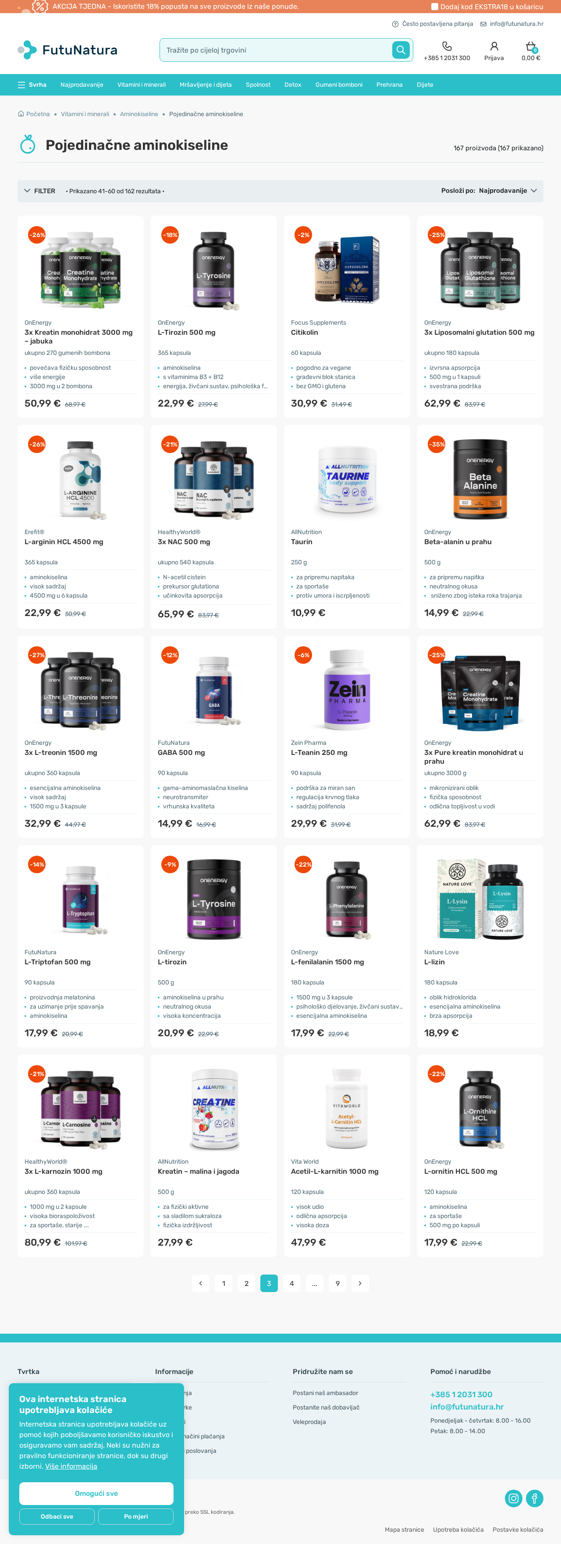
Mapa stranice (404, 1529)
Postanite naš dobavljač (326, 1407)
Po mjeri (136, 1516)
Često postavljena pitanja (437, 24)
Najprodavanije (81, 85)
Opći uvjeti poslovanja (186, 1451)
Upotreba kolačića (458, 1529)
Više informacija (71, 1466)
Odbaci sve (57, 1516)
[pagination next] (360, 1283)
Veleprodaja (309, 1422)
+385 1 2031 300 (461, 1394)
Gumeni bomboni (339, 85)
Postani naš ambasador (325, 1393)
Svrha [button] (37, 85)
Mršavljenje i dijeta (206, 85)
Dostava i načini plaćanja (190, 1436)
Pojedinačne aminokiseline (206, 114)
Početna (38, 114)
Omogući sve (96, 1493)
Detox (293, 85)
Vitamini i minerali (141, 85)
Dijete (425, 85)
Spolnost (258, 85)
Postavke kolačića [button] (518, 1529)
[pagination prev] (200, 1283)
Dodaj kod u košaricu (491, 7)
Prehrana (389, 85)
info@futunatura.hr (516, 24)
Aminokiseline (139, 114)
